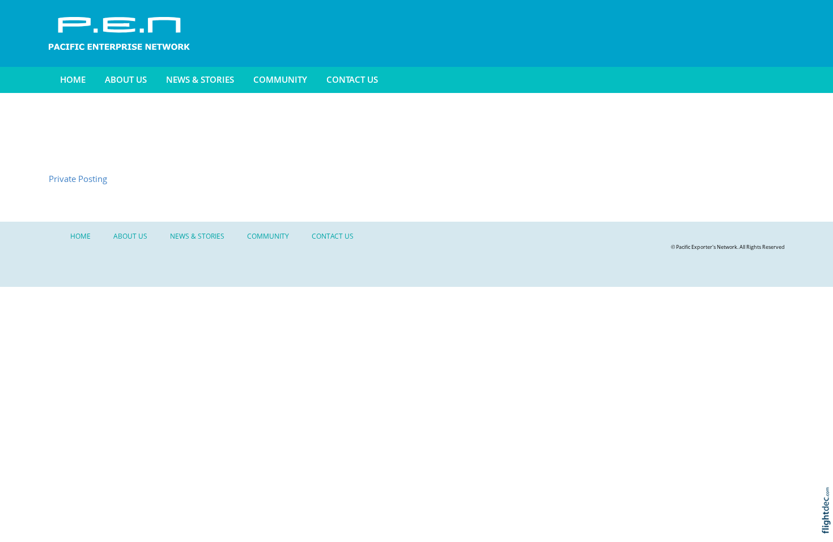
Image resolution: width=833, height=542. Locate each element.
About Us (126, 80)
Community (280, 80)
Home (73, 80)
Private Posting (78, 179)
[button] (828, 525)
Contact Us (352, 80)
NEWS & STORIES (200, 80)
